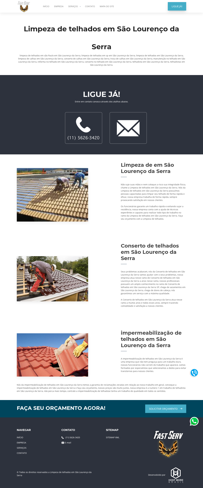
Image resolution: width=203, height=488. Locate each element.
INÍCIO (46, 6)
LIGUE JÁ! (177, 6)
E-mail (68, 442)
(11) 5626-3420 (73, 437)
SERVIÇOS (73, 6)
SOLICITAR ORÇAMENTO (163, 408)
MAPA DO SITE (107, 6)
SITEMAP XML (112, 437)
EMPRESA (58, 6)
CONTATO (90, 6)
